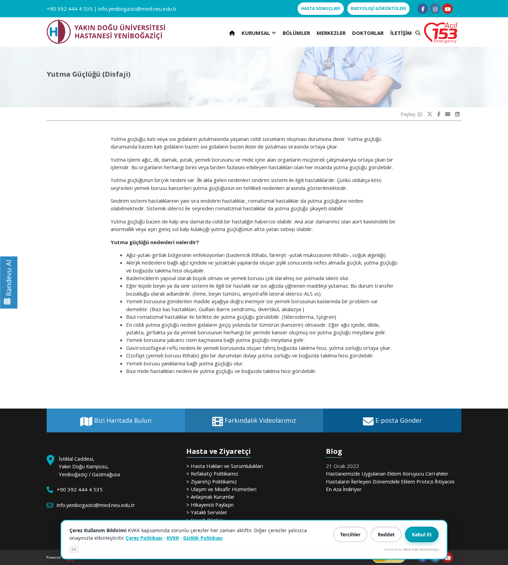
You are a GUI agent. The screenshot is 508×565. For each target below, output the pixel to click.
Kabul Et (422, 534)
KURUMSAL (256, 32)
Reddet (386, 534)
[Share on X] (429, 114)
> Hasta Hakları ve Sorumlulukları (224, 465)
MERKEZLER (331, 32)
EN (74, 549)
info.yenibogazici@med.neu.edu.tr (137, 8)
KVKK (173, 538)
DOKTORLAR (368, 32)
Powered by (411, 549)
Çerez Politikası (144, 538)
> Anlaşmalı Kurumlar (210, 496)
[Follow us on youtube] (447, 8)
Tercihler (350, 534)
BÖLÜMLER (296, 32)
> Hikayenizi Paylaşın (210, 504)
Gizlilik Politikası (203, 538)
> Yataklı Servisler (206, 512)
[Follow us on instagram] (435, 8)
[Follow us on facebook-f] (422, 8)
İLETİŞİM (401, 32)
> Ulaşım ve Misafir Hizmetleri (221, 489)
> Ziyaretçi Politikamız (211, 481)
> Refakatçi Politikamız (212, 473)
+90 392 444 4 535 (70, 8)
